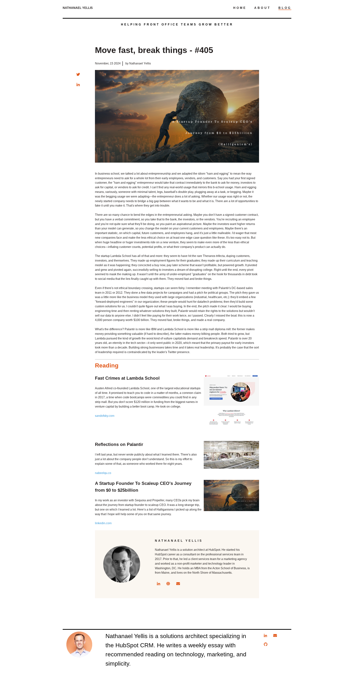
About (262, 7)
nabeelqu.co (103, 473)
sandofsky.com (104, 415)
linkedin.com (103, 523)
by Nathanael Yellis (138, 63)
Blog (284, 7)
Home (240, 7)
